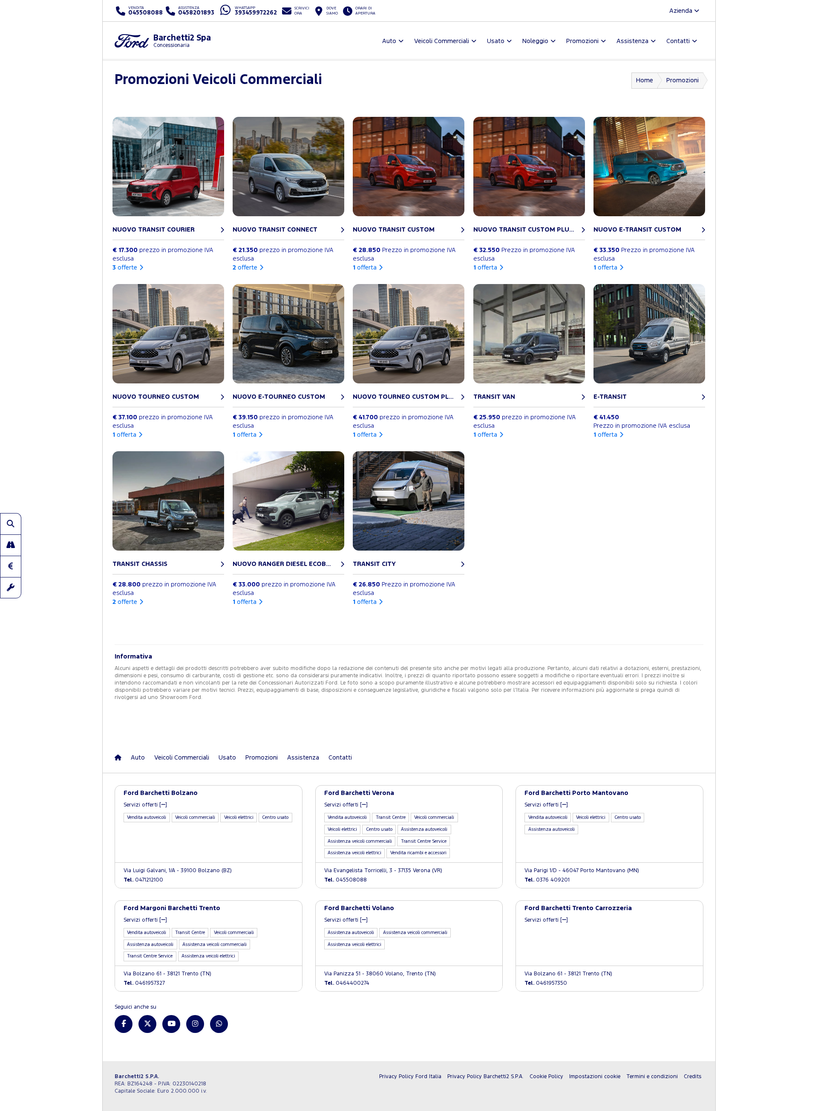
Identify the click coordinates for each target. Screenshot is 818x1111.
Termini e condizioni (652, 1076)
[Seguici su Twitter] (147, 1024)
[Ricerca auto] (10, 523)
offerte (124, 267)
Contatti (340, 757)
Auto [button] (389, 41)
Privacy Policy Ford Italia (410, 1076)
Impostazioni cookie (594, 1076)
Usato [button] (495, 41)
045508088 (345, 880)
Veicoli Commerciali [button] (441, 41)
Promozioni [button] (582, 41)
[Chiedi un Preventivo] (10, 566)
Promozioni (682, 80)
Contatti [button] (678, 41)
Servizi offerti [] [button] (145, 805)
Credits (692, 1076)
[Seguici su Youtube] (171, 1024)
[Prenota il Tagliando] (10, 587)
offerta (365, 267)
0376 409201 (547, 880)
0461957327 (144, 983)
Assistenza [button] (632, 41)
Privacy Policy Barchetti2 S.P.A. (485, 1076)
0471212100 (143, 880)
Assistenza (303, 757)
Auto (138, 757)
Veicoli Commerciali (181, 757)
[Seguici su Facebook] (123, 1024)
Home (644, 80)
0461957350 (545, 983)
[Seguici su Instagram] (195, 1024)
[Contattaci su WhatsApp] (219, 1024)
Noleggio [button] (535, 41)
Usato (227, 757)
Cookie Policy (546, 1076)
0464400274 (346, 983)
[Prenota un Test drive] (10, 545)
